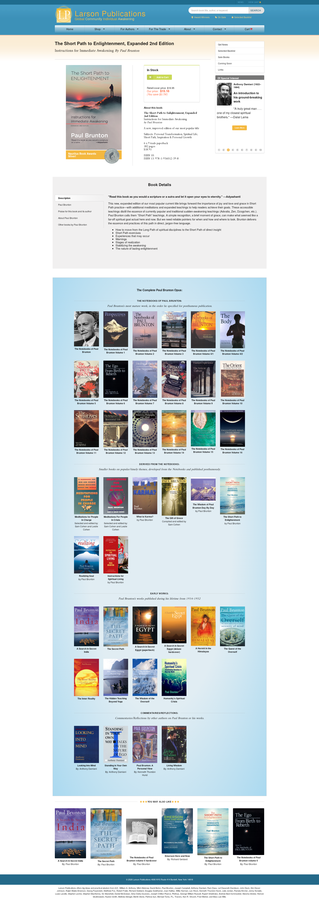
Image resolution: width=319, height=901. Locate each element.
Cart (247, 29)
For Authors (127, 29)
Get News (223, 44)
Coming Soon (225, 63)
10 (260, 150)
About (187, 29)
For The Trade (157, 29)
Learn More (239, 119)
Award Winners (202, 17)
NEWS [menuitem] (240, 2)
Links (220, 69)
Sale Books (223, 57)
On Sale (222, 17)
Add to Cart (163, 77)
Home (69, 29)
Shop (98, 29)
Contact (217, 29)
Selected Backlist (242, 17)
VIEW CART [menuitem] (253, 2)
